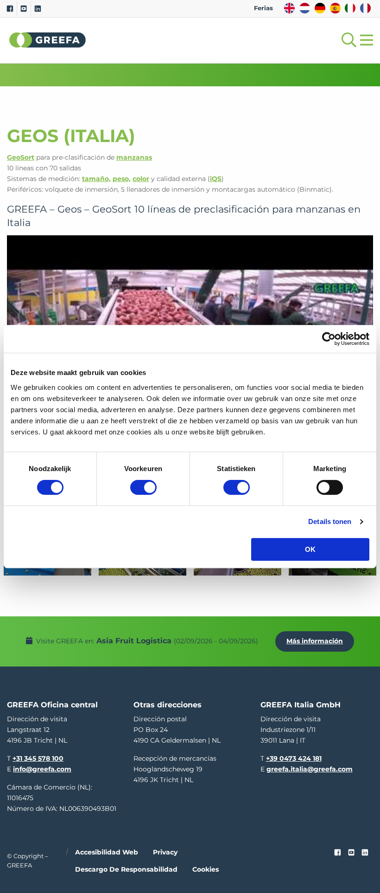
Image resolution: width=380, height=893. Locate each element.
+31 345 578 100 (38, 758)
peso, (122, 179)
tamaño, (96, 179)
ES (335, 8)
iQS (216, 179)
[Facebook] (10, 8)
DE (320, 8)
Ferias (263, 8)
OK (310, 549)
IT (350, 8)
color (141, 179)
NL (304, 8)
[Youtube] (24, 8)
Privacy (165, 852)
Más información (314, 641)
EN (289, 8)
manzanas (134, 157)
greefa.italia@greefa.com (309, 769)
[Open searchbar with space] (347, 40)
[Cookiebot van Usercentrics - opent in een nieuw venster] (328, 339)
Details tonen (329, 521)
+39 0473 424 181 (294, 758)
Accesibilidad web (106, 852)
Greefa (48, 39)
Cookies (205, 869)
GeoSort (20, 157)
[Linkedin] (38, 8)
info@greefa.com (42, 769)
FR (365, 8)
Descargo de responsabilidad (126, 869)
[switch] (143, 487)
